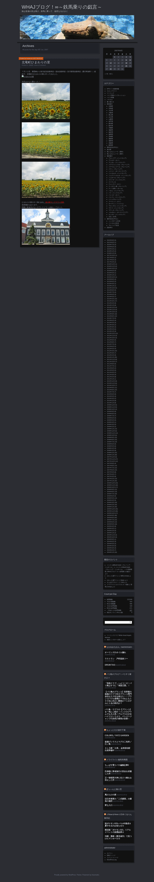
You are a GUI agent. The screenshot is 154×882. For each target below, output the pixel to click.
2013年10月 (111, 312)
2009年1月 (110, 429)
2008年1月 (110, 455)
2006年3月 (110, 502)
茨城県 (111, 136)
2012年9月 (110, 340)
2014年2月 (110, 303)
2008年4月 (110, 448)
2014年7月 (110, 292)
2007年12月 (111, 457)
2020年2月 (110, 249)
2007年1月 (110, 481)
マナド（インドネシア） (117, 208)
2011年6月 (110, 368)
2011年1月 (110, 379)
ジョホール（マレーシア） (117, 178)
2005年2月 (110, 530)
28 (111, 69)
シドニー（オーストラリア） (118, 171)
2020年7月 (110, 244)
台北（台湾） (113, 217)
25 (126, 66)
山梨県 (111, 119)
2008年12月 (111, 431)
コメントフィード (112, 857)
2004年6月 (110, 541)
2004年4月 (110, 546)
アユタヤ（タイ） (114, 160)
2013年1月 (110, 331)
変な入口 (108, 805)
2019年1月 (110, 251)
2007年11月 (111, 459)
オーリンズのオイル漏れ (115, 652)
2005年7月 (110, 520)
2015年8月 (110, 279)
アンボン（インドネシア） (117, 162)
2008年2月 (110, 452)
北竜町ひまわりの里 (36, 62)
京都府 (111, 106)
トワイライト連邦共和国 (117, 760)
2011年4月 (110, 372)
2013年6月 (110, 320)
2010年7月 (110, 392)
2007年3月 (110, 476)
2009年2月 (110, 426)
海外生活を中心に (112, 219)
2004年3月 (110, 548)
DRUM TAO (110, 665)
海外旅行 (110, 156)
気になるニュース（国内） (115, 152)
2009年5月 (110, 420)
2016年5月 (110, 273)
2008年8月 (110, 439)
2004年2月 (110, 550)
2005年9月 (110, 515)
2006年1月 (110, 507)
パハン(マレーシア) (115, 199)
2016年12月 (111, 264)
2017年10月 (111, 255)
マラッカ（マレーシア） (117, 210)
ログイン (110, 853)
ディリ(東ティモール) (116, 188)
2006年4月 (110, 500)
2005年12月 (111, 509)
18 (126, 63)
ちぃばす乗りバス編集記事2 (117, 765)
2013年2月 (110, 329)
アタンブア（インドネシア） (118, 158)
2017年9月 (110, 257)
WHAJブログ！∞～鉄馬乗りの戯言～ (62, 7)
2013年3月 (110, 327)
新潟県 (111, 123)
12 (130, 60)
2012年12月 (111, 333)
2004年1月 (110, 552)
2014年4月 (110, 299)
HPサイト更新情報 (113, 89)
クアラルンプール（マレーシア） (119, 167)
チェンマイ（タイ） (115, 184)
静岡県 (111, 145)
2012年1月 (110, 357)
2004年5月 (110, 543)
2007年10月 (111, 461)
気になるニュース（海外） (115, 154)
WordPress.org (112, 860)
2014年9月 (110, 290)
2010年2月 (110, 400)
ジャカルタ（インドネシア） (118, 173)
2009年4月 (110, 422)
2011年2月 (110, 377)
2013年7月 (110, 318)
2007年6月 (110, 470)
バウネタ (110, 100)
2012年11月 (111, 335)
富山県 (111, 115)
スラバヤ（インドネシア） (117, 180)
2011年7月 (110, 366)
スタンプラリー (112, 91)
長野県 (111, 141)
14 (111, 63)
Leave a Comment (40, 65)
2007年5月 (110, 472)
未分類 (109, 149)
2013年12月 (111, 307)
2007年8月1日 (37, 58)
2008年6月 (110, 444)
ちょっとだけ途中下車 (116, 730)
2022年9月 (110, 240)
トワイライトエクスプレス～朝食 (117, 584)
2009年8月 (110, 413)
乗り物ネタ (110, 102)
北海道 (31, 65)
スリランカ (112, 182)
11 (126, 60)
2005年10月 (111, 513)
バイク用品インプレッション (116, 95)
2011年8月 (110, 364)
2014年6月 (110, 294)
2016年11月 (111, 266)
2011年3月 (110, 374)
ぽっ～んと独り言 (114, 789)
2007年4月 (110, 474)
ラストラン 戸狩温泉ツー (116, 659)
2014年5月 (110, 296)
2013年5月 (110, 322)
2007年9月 (110, 463)
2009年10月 (111, 409)
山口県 (111, 117)
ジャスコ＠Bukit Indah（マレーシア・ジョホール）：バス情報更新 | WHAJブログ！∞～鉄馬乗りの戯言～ (118, 569)
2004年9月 (110, 539)
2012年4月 (110, 351)
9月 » (111, 74)
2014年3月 (110, 301)
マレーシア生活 (114, 225)
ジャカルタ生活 (114, 223)
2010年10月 (111, 385)
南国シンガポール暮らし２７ (116, 640)
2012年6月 (110, 346)
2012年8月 (110, 342)
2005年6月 (110, 522)
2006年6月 (110, 496)
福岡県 (111, 134)
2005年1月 (110, 533)
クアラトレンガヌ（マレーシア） (119, 165)
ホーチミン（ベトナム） (117, 204)
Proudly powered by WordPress (65, 875)
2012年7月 (110, 344)
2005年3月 (110, 528)
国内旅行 (110, 104)
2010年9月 (110, 387)
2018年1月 (110, 253)
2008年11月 (111, 433)
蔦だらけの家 (110, 795)
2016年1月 (110, 275)
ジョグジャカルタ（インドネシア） (120, 175)
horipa (28, 58)
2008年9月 (110, 437)
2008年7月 (110, 442)
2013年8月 (110, 316)
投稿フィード (111, 855)
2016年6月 (110, 270)
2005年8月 (110, 517)
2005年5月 (110, 524)
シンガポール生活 (114, 221)
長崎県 (111, 139)
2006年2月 (110, 504)
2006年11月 (111, 485)
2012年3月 (110, 353)
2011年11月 (111, 359)
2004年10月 (111, 537)
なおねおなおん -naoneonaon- (119, 647)
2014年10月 (111, 288)
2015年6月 (110, 281)
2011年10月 (111, 361)
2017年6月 (110, 260)
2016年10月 (111, 268)
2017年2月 (110, 262)
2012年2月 (110, 355)
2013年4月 (110, 325)
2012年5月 (110, 348)
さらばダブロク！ (112, 582)
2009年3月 (110, 424)
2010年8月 (110, 390)
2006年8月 (110, 491)
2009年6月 (110, 418)
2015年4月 (110, 283)
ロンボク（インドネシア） (117, 214)
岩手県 (111, 121)
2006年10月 (111, 487)
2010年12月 (111, 381)
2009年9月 (110, 411)
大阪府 (111, 113)
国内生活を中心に (112, 147)
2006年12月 (111, 483)
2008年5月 (110, 446)
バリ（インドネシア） (116, 193)
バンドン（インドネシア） (117, 197)
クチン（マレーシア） (116, 169)
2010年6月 (110, 394)
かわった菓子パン (112, 576)
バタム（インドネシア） (117, 191)
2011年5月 (110, 370)
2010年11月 (111, 383)
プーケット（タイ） (115, 201)
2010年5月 (110, 396)
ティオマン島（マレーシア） (118, 186)
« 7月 (106, 74)
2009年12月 (111, 405)
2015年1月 (110, 286)
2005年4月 (110, 526)
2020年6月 (110, 247)
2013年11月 (111, 309)
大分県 (111, 110)
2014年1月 (110, 305)
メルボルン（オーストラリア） (119, 212)
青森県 (111, 143)
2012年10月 (111, 338)
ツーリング (110, 93)
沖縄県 (111, 128)
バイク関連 (110, 97)
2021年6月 (110, 242)
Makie (123, 580)
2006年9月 (110, 489)
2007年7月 (110, 468)
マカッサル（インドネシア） (118, 206)
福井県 (111, 132)
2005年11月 (111, 511)
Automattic (95, 875)
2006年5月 (110, 498)
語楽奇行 (110, 227)
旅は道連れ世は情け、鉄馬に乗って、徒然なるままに (45, 11)
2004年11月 (111, 535)
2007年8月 (110, 465)
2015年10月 (111, 277)
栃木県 (111, 126)
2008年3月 (110, 450)
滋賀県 (111, 130)
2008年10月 (111, 435)
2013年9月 (110, 314)
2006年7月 (110, 494)
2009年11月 (111, 407)
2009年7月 (110, 416)
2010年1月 (110, 403)
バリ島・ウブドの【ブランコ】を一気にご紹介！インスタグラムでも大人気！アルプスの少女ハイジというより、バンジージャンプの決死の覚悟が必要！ (118, 714)
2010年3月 (110, 398)
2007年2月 (110, 478)
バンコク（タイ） (114, 195)
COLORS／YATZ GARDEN (117, 735)
